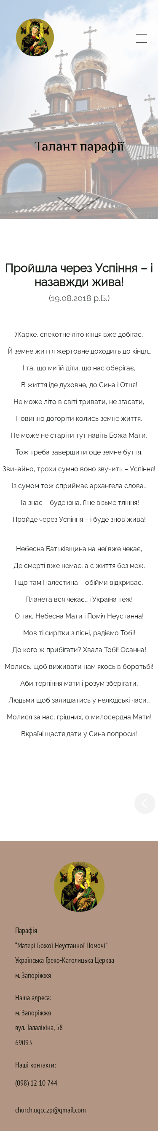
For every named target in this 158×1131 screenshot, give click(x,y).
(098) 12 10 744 (36, 1083)
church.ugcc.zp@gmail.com (50, 1110)
